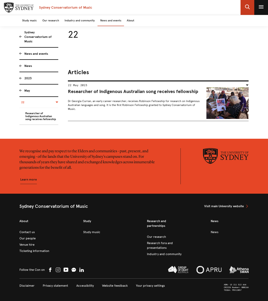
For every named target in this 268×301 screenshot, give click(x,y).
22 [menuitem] (22, 102)
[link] (226, 206)
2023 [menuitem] (28, 78)
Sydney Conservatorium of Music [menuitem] (38, 36)
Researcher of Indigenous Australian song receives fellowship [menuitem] (40, 116)
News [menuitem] (28, 66)
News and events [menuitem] (36, 54)
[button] (247, 7)
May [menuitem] (27, 90)
